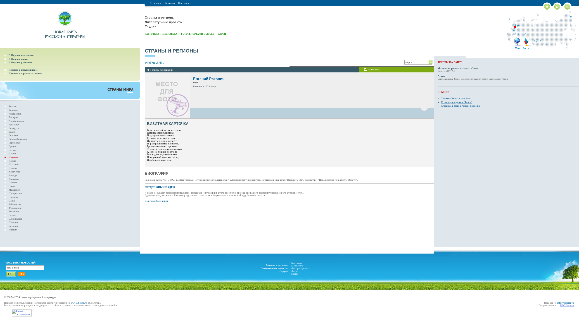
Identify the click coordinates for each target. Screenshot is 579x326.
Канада (13, 175)
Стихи (441, 76)
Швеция (13, 222)
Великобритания (18, 139)
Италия (13, 168)
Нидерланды (16, 193)
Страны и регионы (160, 17)
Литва (12, 186)
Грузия (12, 150)
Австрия (13, 117)
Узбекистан (15, 204)
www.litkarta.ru (79, 302)
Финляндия (15, 207)
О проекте (155, 3)
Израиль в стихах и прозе (23, 69)
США (12, 200)
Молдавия (14, 189)
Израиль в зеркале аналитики (25, 73)
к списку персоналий (161, 69)
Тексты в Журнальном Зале (455, 98)
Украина (13, 110)
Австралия (15, 113)
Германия (14, 142)
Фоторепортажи (191, 34)
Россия (13, 106)
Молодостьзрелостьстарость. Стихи (458, 68)
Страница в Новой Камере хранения (460, 105)
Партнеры (183, 3)
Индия (12, 160)
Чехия (12, 215)
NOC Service (567, 305)
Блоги (222, 34)
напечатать (374, 69)
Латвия (13, 182)
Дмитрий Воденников (156, 200)
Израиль (13, 157)
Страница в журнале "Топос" (456, 102)
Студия (150, 26)
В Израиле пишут (18, 59)
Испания (14, 164)
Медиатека (169, 34)
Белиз (12, 131)
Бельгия (13, 135)
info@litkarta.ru (565, 302)
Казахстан (14, 171)
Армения (14, 124)
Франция (14, 211)
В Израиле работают (20, 62)
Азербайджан (16, 121)
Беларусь (14, 128)
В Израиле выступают (21, 55)
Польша (13, 197)
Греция (13, 146)
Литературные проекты (164, 22)
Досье (210, 34)
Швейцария (15, 218)
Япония (13, 229)
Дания (12, 153)
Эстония (13, 226)
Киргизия (14, 178)
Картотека (152, 34)
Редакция (170, 3)
